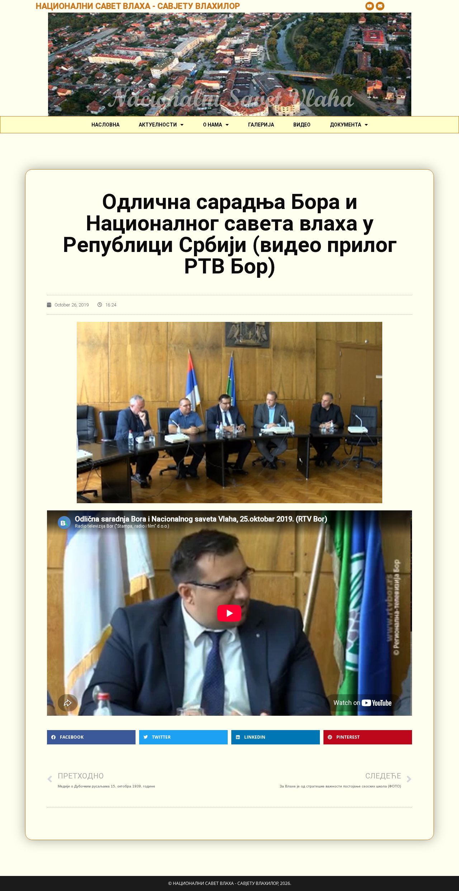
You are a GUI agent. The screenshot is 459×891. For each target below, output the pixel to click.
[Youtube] (369, 6)
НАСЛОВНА (105, 125)
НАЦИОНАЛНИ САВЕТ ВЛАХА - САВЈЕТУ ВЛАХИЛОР (138, 6)
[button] (91, 737)
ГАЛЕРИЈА (261, 125)
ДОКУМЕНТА (345, 125)
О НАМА (212, 125)
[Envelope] (380, 6)
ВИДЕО (302, 125)
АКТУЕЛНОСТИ (158, 125)
